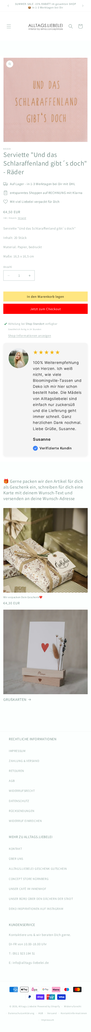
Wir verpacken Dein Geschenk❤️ (23, 597)
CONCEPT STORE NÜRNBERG (29, 879)
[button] (9, 26)
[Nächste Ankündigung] (83, 6)
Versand (22, 217)
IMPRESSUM (17, 751)
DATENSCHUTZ (19, 801)
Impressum (47, 1019)
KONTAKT (15, 849)
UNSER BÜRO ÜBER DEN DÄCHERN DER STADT (41, 899)
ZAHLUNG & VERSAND (24, 761)
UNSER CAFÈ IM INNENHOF (27, 889)
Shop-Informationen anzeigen (29, 336)
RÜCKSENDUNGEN (21, 811)
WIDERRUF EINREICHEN (25, 821)
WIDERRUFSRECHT (22, 791)
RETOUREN (16, 771)
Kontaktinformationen (74, 1013)
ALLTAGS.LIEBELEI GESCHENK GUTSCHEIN (38, 869)
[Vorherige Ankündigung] (8, 6)
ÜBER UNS (16, 859)
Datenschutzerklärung (21, 1013)
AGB (12, 781)
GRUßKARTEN (15, 699)
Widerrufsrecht (73, 1006)
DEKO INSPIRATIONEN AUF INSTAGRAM (36, 909)
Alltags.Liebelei (28, 1006)
